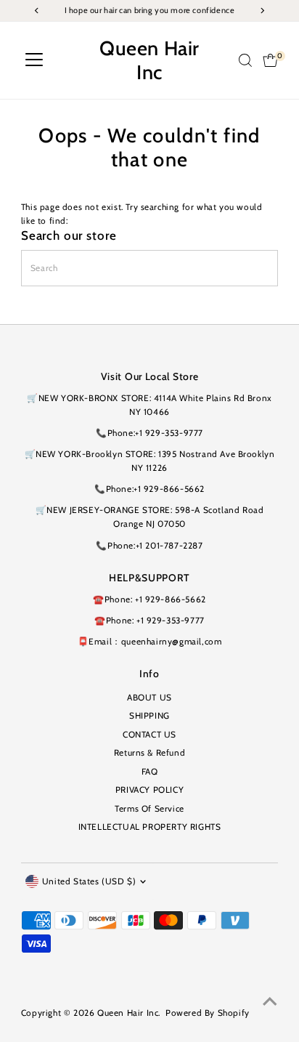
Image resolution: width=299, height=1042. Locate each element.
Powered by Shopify (207, 1013)
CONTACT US (149, 735)
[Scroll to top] (269, 1002)
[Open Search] (245, 60)
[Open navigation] (34, 60)
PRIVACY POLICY (149, 790)
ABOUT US (149, 697)
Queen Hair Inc (149, 60)
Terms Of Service (149, 809)
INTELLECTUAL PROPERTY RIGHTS (149, 827)
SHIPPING (149, 716)
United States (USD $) (89, 881)
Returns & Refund (150, 753)
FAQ (150, 772)
